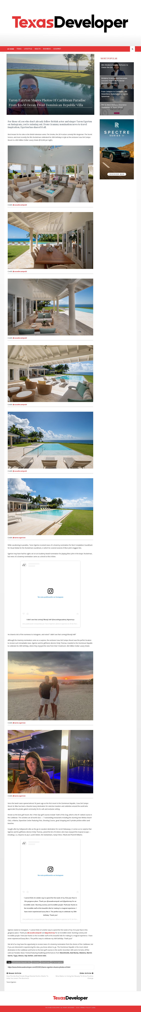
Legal (94, 1007)
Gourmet (57, 49)
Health (38, 49)
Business (47, 49)
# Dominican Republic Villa (21, 962)
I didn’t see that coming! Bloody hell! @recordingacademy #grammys (50, 619)
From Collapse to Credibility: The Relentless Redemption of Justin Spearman (114, 94)
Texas (19, 49)
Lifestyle (28, 49)
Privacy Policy (86, 1007)
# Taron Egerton (57, 962)
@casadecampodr (20, 205)
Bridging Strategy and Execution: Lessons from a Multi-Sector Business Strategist (114, 80)
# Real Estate (45, 962)
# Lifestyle (35, 962)
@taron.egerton (19, 538)
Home (11, 49)
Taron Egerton (50, 624)
